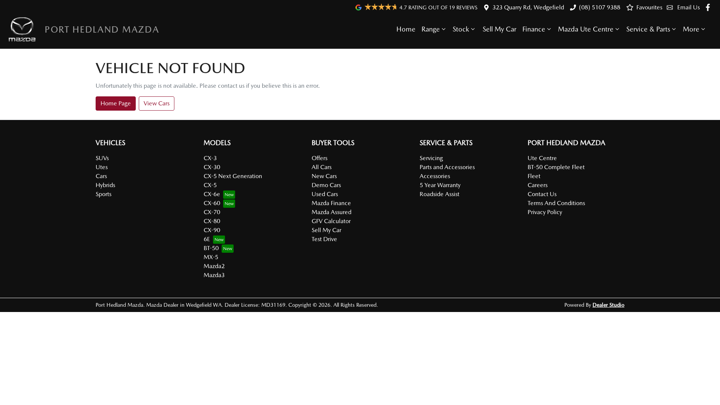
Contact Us (542, 194)
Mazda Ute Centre (586, 29)
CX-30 (212, 167)
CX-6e (212, 194)
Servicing (431, 158)
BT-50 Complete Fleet (556, 167)
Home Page (115, 103)
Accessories (435, 176)
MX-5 (211, 257)
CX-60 (212, 203)
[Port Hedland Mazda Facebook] (709, 7)
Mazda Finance (331, 203)
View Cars (157, 103)
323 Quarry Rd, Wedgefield (528, 7)
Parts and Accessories (447, 167)
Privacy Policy (545, 212)
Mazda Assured (331, 212)
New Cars (324, 176)
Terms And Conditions (556, 203)
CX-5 (210, 185)
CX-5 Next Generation (233, 176)
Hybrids (105, 185)
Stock (461, 29)
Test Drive (324, 239)
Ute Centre (542, 158)
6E (207, 239)
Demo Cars (326, 185)
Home (406, 29)
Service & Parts (648, 29)
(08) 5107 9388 (599, 7)
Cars (101, 176)
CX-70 (212, 212)
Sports (103, 194)
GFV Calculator (331, 221)
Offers (319, 158)
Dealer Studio (608, 305)
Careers (538, 185)
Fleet (534, 176)
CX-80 (212, 221)
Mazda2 (214, 266)
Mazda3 (214, 275)
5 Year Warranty (440, 185)
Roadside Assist (439, 194)
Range (431, 29)
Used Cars (325, 194)
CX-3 (210, 158)
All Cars (322, 167)
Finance (533, 29)
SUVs (102, 158)
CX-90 (212, 230)
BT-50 (211, 248)
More (691, 29)
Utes (102, 167)
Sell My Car (499, 29)
